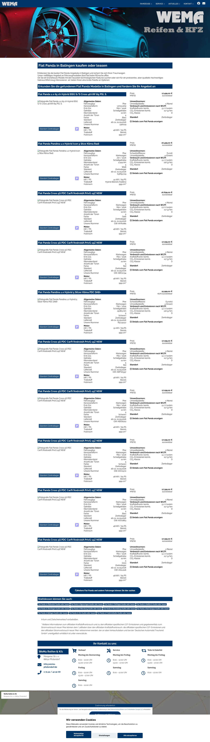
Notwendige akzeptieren (79, 734)
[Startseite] (9, 4)
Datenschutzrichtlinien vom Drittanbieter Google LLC (127, 709)
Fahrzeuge (145, 4)
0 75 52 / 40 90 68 (52, 672)
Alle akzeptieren (130, 735)
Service (159, 4)
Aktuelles (173, 4)
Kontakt (188, 4)
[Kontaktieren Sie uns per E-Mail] (203, 3)
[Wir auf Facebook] (198, 3)
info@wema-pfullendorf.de (50, 665)
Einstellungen (104, 735)
